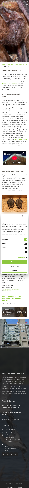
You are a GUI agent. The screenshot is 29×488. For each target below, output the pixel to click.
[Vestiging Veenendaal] (3, 444)
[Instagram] (12, 454)
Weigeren (14, 270)
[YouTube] (27, 1)
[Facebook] (16, 454)
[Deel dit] (3, 304)
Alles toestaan (14, 261)
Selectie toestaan (15, 266)
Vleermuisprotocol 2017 (21, 64)
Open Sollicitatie (6, 419)
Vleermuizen (10, 64)
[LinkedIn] (24, 1)
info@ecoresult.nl (10, 429)
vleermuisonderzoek (21, 139)
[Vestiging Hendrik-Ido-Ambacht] (3, 435)
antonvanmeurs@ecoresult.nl (11, 289)
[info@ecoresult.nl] (3, 429)
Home (3, 64)
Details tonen (21, 257)
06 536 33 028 (7, 291)
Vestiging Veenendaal (11, 444)
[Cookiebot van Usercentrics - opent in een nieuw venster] (21, 216)
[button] (23, 1)
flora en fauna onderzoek (9, 84)
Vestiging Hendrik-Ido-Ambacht (14, 435)
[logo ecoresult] (6, 4)
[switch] (25, 244)
